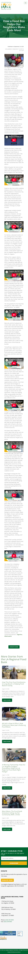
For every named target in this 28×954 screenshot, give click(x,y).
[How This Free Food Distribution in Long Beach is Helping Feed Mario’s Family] (14, 672)
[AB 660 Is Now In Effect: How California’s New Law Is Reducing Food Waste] (14, 713)
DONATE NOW (14, 647)
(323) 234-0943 (8, 921)
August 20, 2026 (5, 689)
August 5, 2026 (5, 818)
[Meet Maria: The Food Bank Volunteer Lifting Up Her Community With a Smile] (14, 801)
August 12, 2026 (5, 775)
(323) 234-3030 (9, 920)
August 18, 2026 (5, 730)
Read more (7, 700)
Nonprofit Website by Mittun (14, 952)
